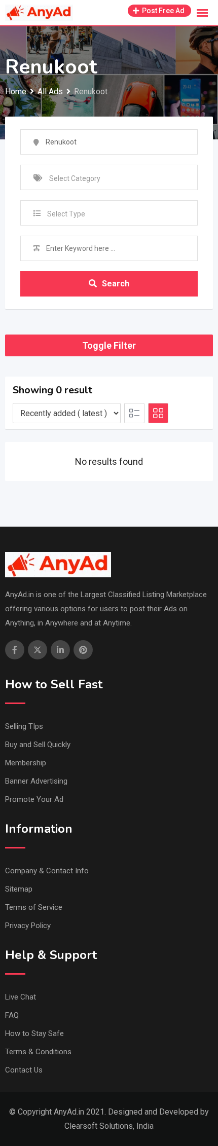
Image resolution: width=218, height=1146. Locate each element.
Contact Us (24, 1070)
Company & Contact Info (47, 870)
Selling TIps (24, 726)
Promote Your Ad (34, 799)
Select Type (66, 214)
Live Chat (20, 997)
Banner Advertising (36, 781)
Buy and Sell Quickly (37, 744)
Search (115, 283)
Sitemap (18, 889)
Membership (25, 762)
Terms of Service (33, 907)
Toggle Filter (109, 345)
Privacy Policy (28, 925)
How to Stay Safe (34, 1033)
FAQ (12, 1015)
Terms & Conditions (38, 1051)
